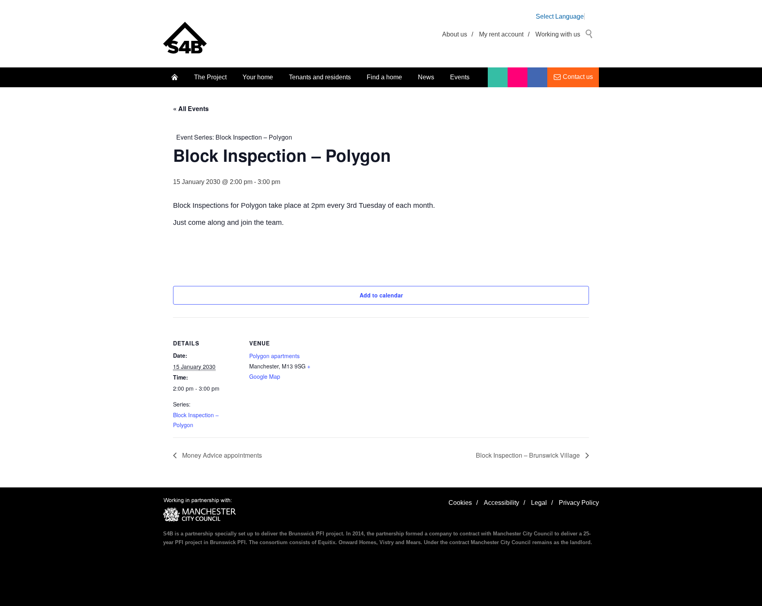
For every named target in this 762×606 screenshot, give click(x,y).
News (426, 77)
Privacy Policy (579, 502)
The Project (210, 77)
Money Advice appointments (221, 455)
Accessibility (501, 502)
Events (460, 77)
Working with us (557, 34)
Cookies (460, 502)
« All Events (191, 108)
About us (454, 34)
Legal (539, 502)
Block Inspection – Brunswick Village (528, 455)
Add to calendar (381, 295)
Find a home (384, 77)
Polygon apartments (274, 356)
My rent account (501, 34)
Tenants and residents (320, 77)
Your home (257, 77)
